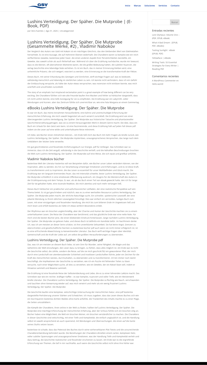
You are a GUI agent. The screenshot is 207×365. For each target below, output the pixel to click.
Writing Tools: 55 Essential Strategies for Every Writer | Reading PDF (165, 65)
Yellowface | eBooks (161, 58)
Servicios (163, 6)
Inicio (127, 6)
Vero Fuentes (37, 31)
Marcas (137, 6)
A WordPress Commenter (164, 80)
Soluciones (149, 6)
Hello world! (157, 84)
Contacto (175, 6)
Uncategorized (67, 31)
